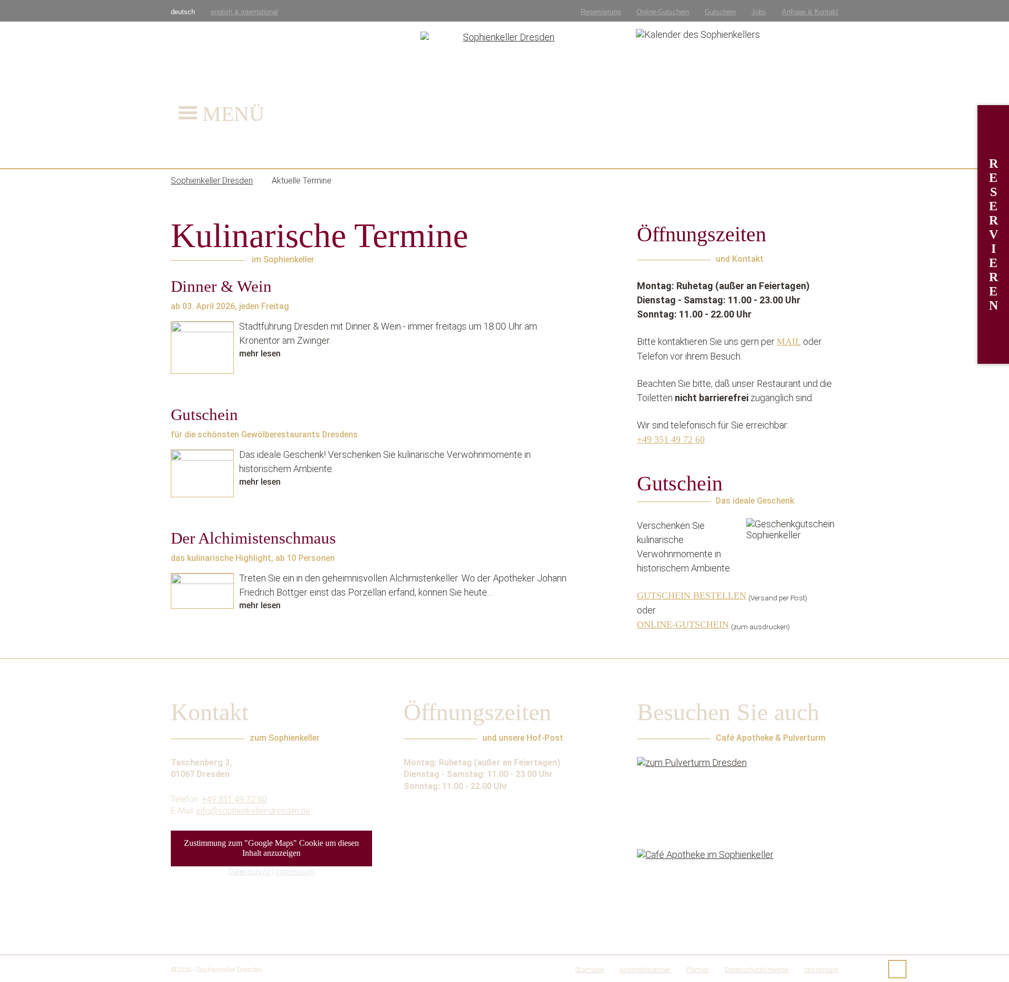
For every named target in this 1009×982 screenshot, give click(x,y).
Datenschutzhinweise (756, 970)
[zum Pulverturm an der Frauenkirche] (737, 796)
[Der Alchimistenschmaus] (202, 591)
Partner (697, 970)
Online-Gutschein (662, 12)
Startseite (589, 970)
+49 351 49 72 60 (671, 439)
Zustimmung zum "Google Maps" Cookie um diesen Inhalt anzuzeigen (271, 848)
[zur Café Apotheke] (737, 888)
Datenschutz (249, 871)
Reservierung (601, 12)
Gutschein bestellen (691, 595)
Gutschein (720, 12)
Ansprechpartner (645, 970)
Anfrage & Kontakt (810, 12)
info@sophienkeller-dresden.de (253, 811)
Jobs (758, 12)
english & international (244, 12)
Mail (789, 341)
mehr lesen (260, 354)
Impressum (295, 871)
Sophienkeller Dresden (229, 970)
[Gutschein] (202, 473)
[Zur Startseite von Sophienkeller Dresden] (504, 84)
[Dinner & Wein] (202, 347)
